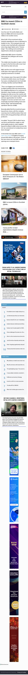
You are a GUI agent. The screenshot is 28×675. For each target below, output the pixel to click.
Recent (4, 307)
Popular (4, 304)
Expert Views (5, 356)
